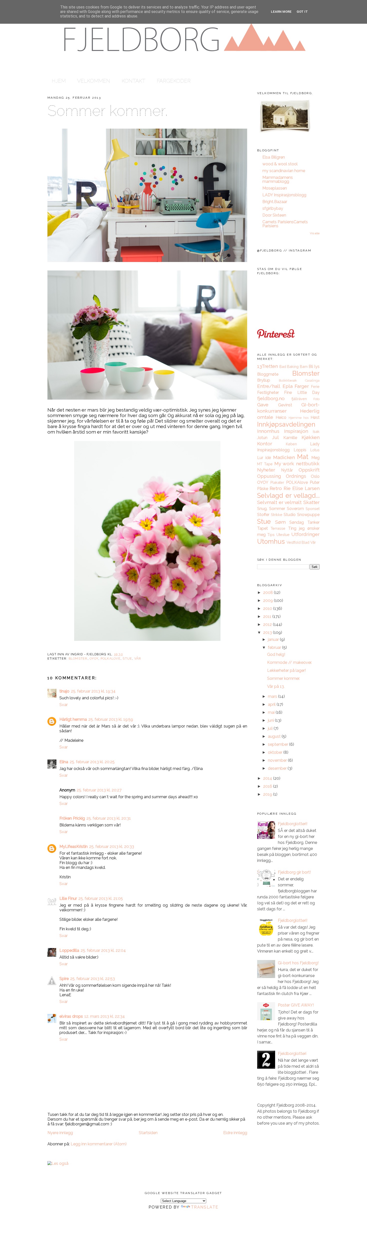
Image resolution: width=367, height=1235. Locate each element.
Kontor (264, 443)
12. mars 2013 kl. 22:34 (104, 1016)
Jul (275, 437)
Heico (281, 417)
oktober (275, 752)
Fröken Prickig (72, 818)
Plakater (277, 482)
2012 (268, 624)
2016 (268, 786)
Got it (302, 11)
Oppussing (269, 476)
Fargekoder (174, 81)
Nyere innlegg (60, 1132)
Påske (262, 488)
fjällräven (299, 399)
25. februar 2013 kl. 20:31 (108, 818)
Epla (288, 386)
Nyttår (287, 470)
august (275, 736)
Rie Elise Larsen (302, 488)
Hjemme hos (299, 418)
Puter (315, 482)
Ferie (315, 386)
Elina (63, 761)
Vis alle (315, 233)
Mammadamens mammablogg (277, 179)
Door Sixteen (274, 215)
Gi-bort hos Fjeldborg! (298, 963)
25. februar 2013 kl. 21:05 (100, 898)
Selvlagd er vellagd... (288, 495)
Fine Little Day (302, 392)
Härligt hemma (73, 719)
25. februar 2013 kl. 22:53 (92, 978)
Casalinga (312, 380)
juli (271, 728)
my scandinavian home (283, 170)
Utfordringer (305, 534)
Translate (204, 1207)
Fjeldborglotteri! (292, 823)
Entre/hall (268, 386)
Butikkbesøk (288, 380)
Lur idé (264, 457)
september (278, 744)
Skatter (311, 502)
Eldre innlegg (235, 1132)
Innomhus (268, 431)
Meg (315, 457)
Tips (271, 534)
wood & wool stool (280, 164)
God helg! (276, 654)
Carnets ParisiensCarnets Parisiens (285, 224)
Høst (315, 417)
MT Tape (265, 464)
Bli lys (314, 366)
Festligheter (268, 392)
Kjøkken (311, 437)
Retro (276, 488)
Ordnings (296, 476)
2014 (268, 778)
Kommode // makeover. (289, 662)
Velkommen (93, 81)
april (272, 704)
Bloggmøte (267, 374)
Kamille (290, 437)
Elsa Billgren (273, 157)
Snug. (262, 508)
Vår (137, 658)
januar (274, 639)
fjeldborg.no (271, 398)
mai (272, 712)
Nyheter (266, 470)
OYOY (94, 658)
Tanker (313, 522)
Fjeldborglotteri (292, 1053)
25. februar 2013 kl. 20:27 (99, 790)
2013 (268, 632)
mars (273, 696)
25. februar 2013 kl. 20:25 (92, 761)
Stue (127, 658)
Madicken (284, 457)
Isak (316, 431)
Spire (64, 978)
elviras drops (71, 1016)
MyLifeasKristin (73, 846)
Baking (293, 366)
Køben (291, 444)
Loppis (300, 450)
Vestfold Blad (298, 542)
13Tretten (267, 366)
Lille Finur (68, 898)
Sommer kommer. (107, 110)
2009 (268, 600)
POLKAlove (111, 658)
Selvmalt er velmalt (279, 502)
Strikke (276, 514)
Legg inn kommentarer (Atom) (99, 1144)
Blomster (78, 658)
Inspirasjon (296, 431)
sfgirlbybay (272, 208)
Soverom (295, 508)
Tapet (262, 528)
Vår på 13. (276, 686)
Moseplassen (274, 188)
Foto (316, 399)
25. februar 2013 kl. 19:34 (93, 691)
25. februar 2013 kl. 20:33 (111, 846)
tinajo (64, 691)
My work (284, 463)
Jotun (262, 437)
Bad (282, 366)
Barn (304, 366)
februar (275, 647)
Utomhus (271, 541)
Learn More (281, 11)
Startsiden (148, 1132)
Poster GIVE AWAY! (296, 1005)
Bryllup (263, 380)
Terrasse (278, 528)
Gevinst (285, 405)
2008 (268, 592)
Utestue (283, 534)
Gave (262, 404)
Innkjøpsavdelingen (286, 424)
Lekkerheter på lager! (286, 670)
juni (271, 720)
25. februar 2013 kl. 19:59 (110, 719)
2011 (267, 616)
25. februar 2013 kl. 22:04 (103, 950)
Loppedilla (69, 950)
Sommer (277, 508)
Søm (280, 522)
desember (278, 768)
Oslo (315, 476)
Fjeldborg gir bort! (294, 872)
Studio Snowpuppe (302, 514)
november (278, 760)
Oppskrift (309, 470)
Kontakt (133, 81)
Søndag (296, 522)
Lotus (315, 450)
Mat (302, 457)
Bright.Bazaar (274, 201)
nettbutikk (308, 463)
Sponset (313, 508)
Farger (302, 386)
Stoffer (263, 514)
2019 (268, 794)
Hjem (59, 81)
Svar (63, 704)
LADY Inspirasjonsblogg (284, 195)
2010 (268, 608)
